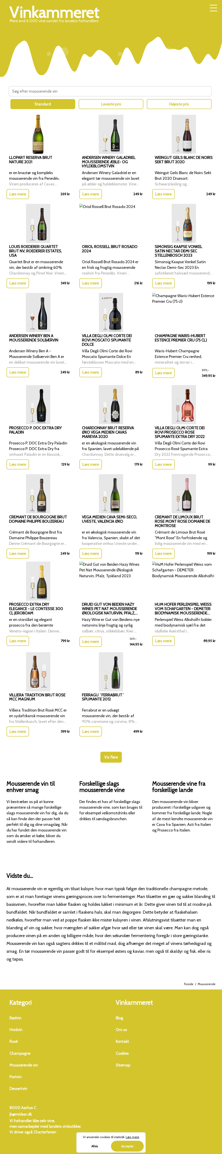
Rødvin (15, 1018)
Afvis (94, 1146)
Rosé (14, 1041)
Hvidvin (16, 1029)
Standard (42, 104)
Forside (188, 984)
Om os (121, 1029)
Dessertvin (18, 1088)
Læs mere (18, 194)
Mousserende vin (24, 1065)
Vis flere (111, 757)
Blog (119, 1018)
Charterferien (45, 1132)
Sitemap (123, 1065)
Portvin (16, 1076)
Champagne (20, 1053)
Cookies (122, 1053)
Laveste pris (111, 104)
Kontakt (122, 1041)
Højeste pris (179, 104)
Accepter (127, 1146)
